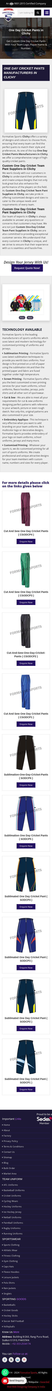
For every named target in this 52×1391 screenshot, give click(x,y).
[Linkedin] (17, 1359)
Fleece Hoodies (11, 1271)
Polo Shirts (9, 1282)
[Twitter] (11, 1359)
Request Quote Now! (27, 268)
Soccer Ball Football (13, 1321)
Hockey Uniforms (12, 1206)
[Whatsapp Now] (5, 1372)
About (6, 1130)
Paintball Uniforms (13, 1222)
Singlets (7, 1293)
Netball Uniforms (12, 1217)
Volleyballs (9, 1326)
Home (6, 1124)
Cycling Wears (10, 1201)
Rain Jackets (9, 1288)
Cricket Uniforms (12, 1195)
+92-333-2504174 (21, 1343)
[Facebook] (4, 1359)
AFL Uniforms (10, 1184)
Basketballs (9, 1304)
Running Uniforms (12, 1233)
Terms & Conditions (13, 1146)
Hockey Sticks (10, 1315)
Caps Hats (8, 1266)
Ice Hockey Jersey (12, 1211)
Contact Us (9, 1151)
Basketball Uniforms (14, 1190)
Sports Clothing (11, 1244)
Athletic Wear (10, 1250)
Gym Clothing (10, 1261)
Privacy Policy (10, 1141)
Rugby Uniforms (11, 1228)
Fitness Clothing (11, 1255)
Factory (7, 1135)
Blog (5, 1162)
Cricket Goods (10, 1310)
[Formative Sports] (8, 15)
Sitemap (7, 1157)
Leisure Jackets (11, 1277)
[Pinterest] (24, 1359)
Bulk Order (9, 1168)
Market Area (9, 1173)
